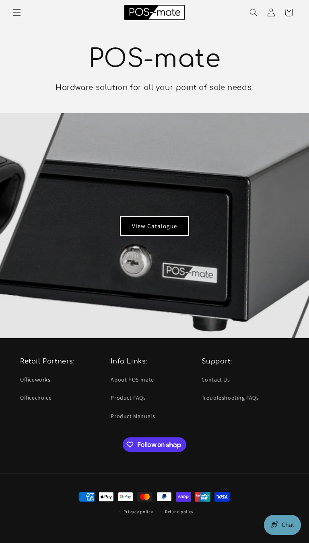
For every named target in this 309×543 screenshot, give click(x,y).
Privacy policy (138, 511)
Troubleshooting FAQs (230, 397)
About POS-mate (132, 379)
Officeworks (35, 379)
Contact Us (216, 379)
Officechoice (36, 397)
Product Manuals (133, 416)
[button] (17, 12)
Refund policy (179, 511)
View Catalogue (154, 225)
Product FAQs (128, 397)
